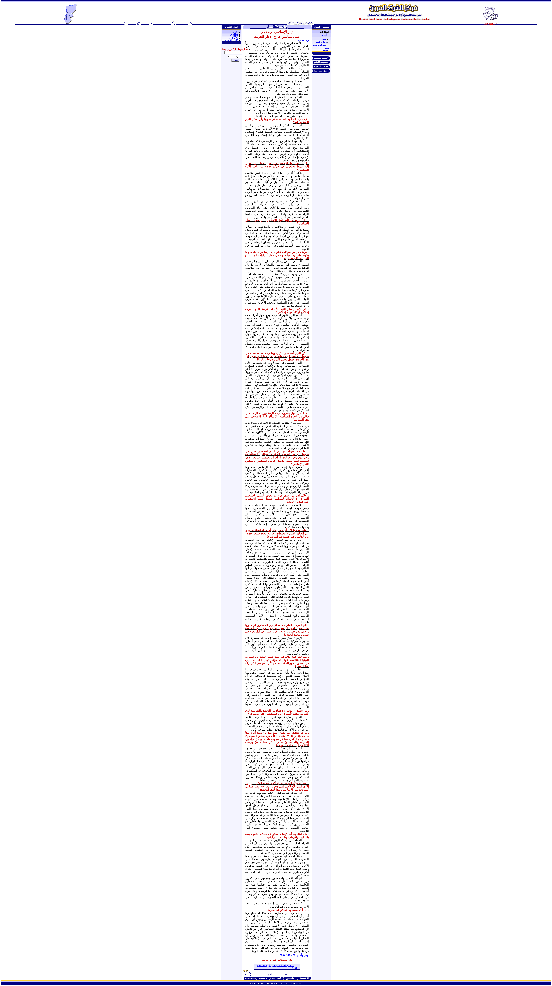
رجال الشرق (320, 41)
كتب (324, 38)
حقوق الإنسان (231, 40)
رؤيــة (235, 32)
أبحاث (323, 35)
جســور (325, 49)
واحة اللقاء (233, 38)
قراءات (235, 36)
